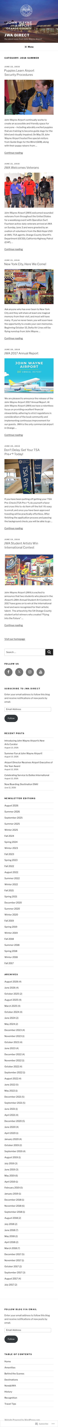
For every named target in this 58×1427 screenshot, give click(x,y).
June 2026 (9, 987)
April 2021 (9, 1115)
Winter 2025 (11, 830)
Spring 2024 (11, 842)
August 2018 (11, 1218)
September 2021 (13, 1103)
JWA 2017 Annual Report (21, 353)
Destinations (11, 1379)
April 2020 (10, 1133)
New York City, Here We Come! (25, 264)
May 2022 (9, 1090)
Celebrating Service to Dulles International (26, 775)
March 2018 (10, 1248)
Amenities (9, 1367)
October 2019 (11, 1145)
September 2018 (13, 1212)
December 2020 (13, 902)
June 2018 (9, 1230)
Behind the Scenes (14, 1373)
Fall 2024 (9, 836)
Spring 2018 (10, 951)
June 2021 (9, 1109)
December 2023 (13, 1030)
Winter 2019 (11, 933)
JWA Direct (17, 35)
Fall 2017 (9, 963)
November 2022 (13, 1060)
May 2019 (9, 1175)
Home (7, 1361)
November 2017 (12, 1260)
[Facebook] (8, 672)
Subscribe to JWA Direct (22, 688)
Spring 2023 (11, 860)
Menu (30, 46)
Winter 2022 (11, 884)
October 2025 (11, 993)
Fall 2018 (9, 939)
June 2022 (9, 1084)
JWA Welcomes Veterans (21, 167)
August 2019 (11, 1157)
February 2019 (12, 1187)
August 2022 (11, 872)
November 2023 (13, 1036)
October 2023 (11, 1042)
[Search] (49, 652)
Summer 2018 (11, 945)
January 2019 (11, 1193)
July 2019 (9, 1163)
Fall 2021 (9, 890)
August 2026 (11, 805)
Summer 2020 (12, 908)
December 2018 (12, 1199)
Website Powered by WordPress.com (22, 1420)
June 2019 (9, 1169)
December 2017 (12, 1254)
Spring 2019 (10, 926)
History (8, 1391)
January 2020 (11, 1139)
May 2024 (9, 1024)
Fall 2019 (9, 920)
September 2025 (13, 817)
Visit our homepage (14, 639)
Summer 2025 (12, 823)
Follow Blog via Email (20, 1309)
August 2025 (11, 1000)
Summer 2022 (12, 878)
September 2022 (13, 1072)
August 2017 (11, 1278)
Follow (11, 718)
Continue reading (13, 152)
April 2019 (9, 1181)
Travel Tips (10, 1404)
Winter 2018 (11, 957)
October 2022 (11, 1066)
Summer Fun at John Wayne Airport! (23, 753)
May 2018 (9, 1236)
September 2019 (13, 1151)
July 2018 (9, 1224)
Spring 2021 (10, 896)
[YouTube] (41, 672)
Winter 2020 (11, 914)
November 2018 (12, 1206)
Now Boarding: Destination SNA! (21, 784)
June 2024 (9, 1018)
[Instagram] (30, 672)
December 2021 (12, 1096)
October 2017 (11, 1266)
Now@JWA (10, 1385)
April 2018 (9, 1242)
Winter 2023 (11, 848)
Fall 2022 (9, 866)
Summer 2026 (12, 811)
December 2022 (13, 1054)
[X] (19, 672)
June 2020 (9, 1127)
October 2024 (11, 1012)
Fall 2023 (9, 854)
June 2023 (9, 1048)
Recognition (10, 1397)
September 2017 (13, 1272)
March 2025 (10, 1006)
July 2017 (9, 1284)
